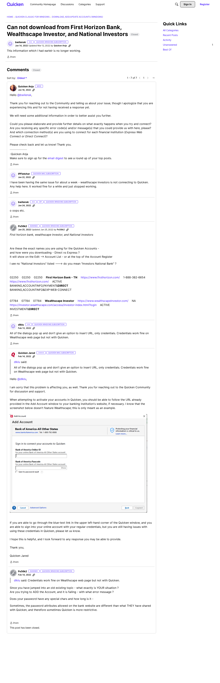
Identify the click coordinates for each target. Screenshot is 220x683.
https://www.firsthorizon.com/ (100, 277)
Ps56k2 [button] (22, 226)
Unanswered (188, 44)
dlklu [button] (21, 324)
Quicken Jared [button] (26, 352)
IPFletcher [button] (24, 173)
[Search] (177, 4)
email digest (55, 158)
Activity (167, 39)
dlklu (17, 580)
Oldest (21, 78)
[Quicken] (15, 4)
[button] (10, 43)
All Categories (170, 30)
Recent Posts (170, 35)
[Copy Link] (70, 45)
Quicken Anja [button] (60, 45)
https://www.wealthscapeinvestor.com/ (103, 300)
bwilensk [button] (20, 42)
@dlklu (21, 379)
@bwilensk (24, 95)
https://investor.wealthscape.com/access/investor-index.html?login (53, 305)
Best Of (167, 49)
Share (11, 57)
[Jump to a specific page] (153, 78)
